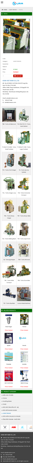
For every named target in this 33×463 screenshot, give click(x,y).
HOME (5, 9)
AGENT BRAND (13, 9)
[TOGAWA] (8, 357)
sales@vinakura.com (10, 102)
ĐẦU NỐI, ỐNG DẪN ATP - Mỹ (11, 407)
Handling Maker (7, 401)
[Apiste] (8, 338)
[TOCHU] (24, 319)
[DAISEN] (24, 357)
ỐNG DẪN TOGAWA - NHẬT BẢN (11, 419)
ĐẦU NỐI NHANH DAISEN (10, 410)
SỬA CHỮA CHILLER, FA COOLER (11, 416)
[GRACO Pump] (24, 375)
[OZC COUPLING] (8, 375)
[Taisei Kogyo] (8, 319)
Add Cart (19, 76)
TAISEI (4, 404)
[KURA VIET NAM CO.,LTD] (16, 3)
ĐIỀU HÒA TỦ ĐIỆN (8, 395)
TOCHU (21, 9)
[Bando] (24, 338)
